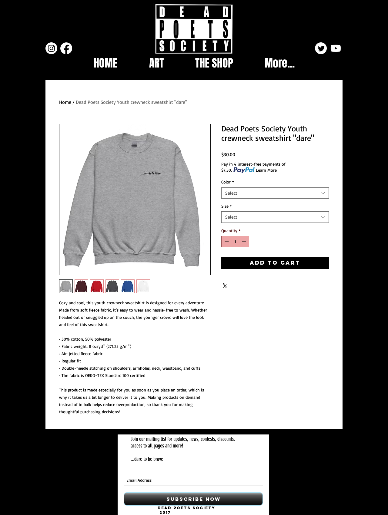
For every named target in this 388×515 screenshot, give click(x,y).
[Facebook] (66, 48)
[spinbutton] (235, 241)
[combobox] (275, 193)
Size (226, 206)
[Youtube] (336, 48)
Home (65, 102)
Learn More (266, 170)
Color (227, 181)
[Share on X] (225, 285)
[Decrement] (226, 241)
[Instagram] (51, 48)
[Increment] (244, 241)
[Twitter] (321, 48)
